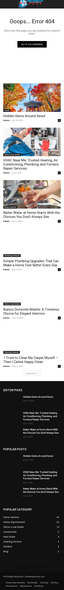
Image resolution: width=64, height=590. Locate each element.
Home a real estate (12, 155)
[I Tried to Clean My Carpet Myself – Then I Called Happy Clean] (32, 339)
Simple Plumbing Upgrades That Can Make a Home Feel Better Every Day (31, 263)
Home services (10, 207)
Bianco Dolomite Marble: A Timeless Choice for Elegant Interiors (31, 311)
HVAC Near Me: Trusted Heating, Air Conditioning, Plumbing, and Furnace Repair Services (31, 164)
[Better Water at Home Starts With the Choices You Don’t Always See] (32, 194)
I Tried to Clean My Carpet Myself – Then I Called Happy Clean (30, 360)
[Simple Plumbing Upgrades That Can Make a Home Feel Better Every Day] (32, 242)
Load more (31, 373)
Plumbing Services (12, 255)
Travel (6, 110)
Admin (6, 120)
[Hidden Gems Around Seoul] (32, 97)
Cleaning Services (11, 352)
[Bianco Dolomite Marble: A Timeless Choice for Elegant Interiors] (32, 291)
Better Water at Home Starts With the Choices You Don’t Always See (31, 215)
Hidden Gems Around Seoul (24, 116)
